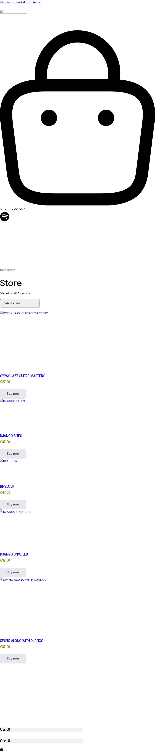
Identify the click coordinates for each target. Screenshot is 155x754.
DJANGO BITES (11, 436)
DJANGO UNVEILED (14, 554)
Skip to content (11, 2)
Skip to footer (32, 2)
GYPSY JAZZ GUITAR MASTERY (22, 376)
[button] (1, 749)
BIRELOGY (7, 486)
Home (4, 270)
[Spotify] (4, 216)
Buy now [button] (13, 393)
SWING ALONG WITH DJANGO (21, 641)
